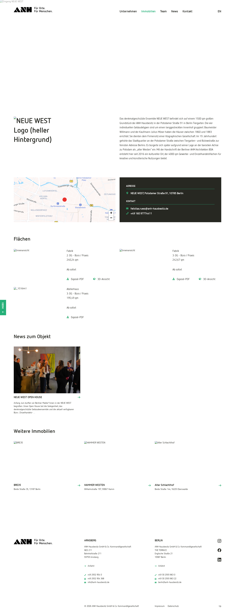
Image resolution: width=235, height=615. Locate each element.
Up (220, 606)
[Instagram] (219, 541)
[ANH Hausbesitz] (33, 9)
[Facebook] (219, 550)
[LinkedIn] (219, 559)
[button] (65, 200)
